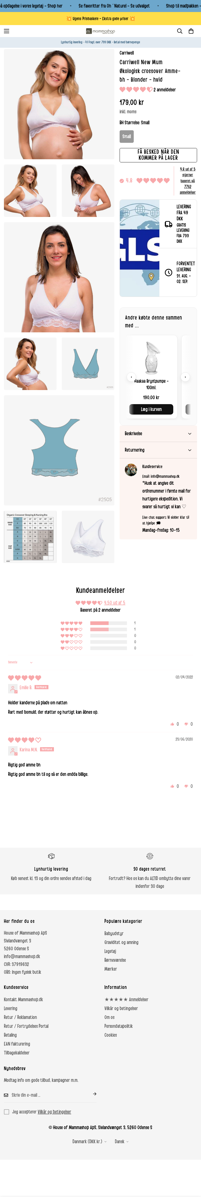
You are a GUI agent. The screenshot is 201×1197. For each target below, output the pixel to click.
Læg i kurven (151, 409)
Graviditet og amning (121, 942)
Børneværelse (115, 960)
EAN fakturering (17, 1044)
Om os (109, 1017)
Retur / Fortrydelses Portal (26, 1026)
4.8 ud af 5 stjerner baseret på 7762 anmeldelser (188, 181)
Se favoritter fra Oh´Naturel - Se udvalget (114, 6)
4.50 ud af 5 (114, 602)
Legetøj (110, 951)
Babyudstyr (114, 933)
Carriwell (127, 53)
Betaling (10, 1035)
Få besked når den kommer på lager (158, 155)
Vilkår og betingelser (121, 1008)
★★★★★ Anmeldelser (126, 999)
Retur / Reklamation (20, 1017)
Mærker (110, 969)
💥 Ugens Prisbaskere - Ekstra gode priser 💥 (100, 18)
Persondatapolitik (118, 1026)
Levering (10, 1008)
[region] (158, 377)
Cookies (110, 1035)
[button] (191, 31)
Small (126, 136)
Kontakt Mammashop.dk (23, 999)
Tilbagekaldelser (17, 1053)
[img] (24, 678)
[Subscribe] (91, 1094)
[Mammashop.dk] (100, 31)
